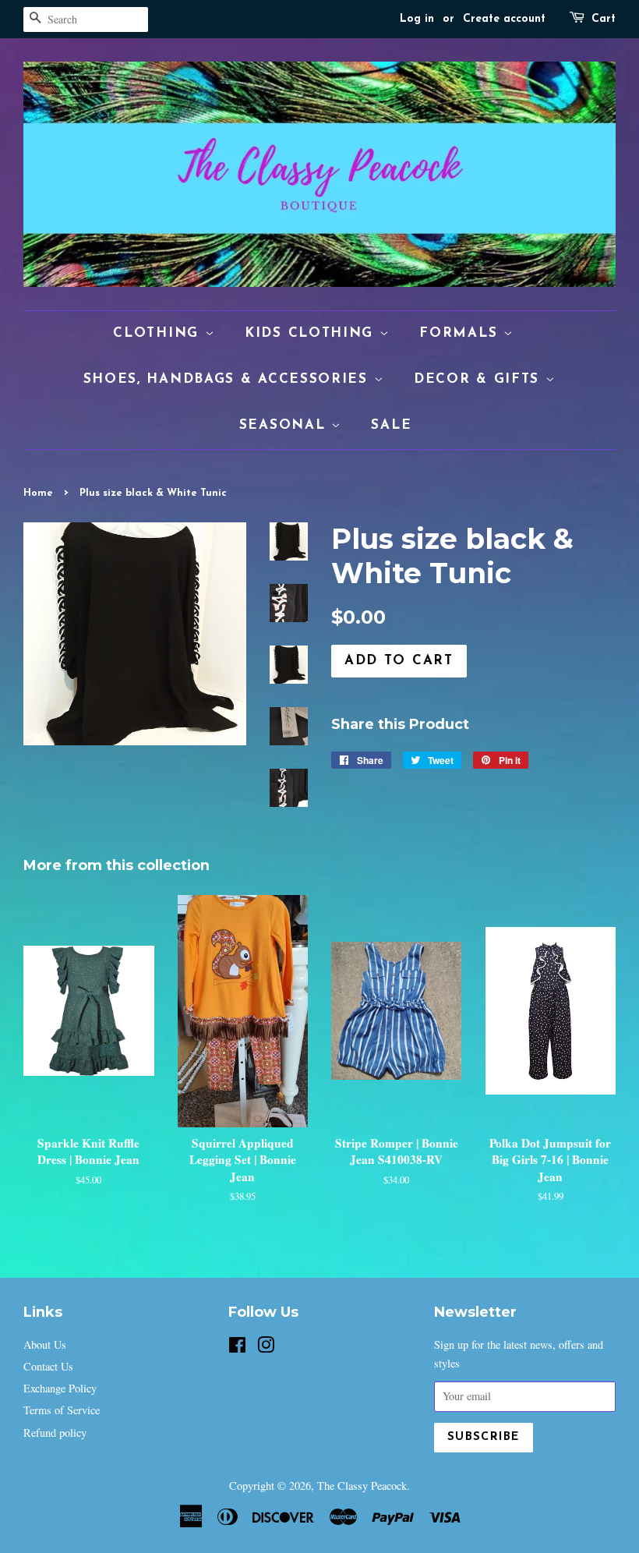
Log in (417, 19)
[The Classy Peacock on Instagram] (265, 1347)
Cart (603, 19)
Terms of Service (61, 1410)
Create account (504, 19)
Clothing (158, 333)
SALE (391, 425)
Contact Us (48, 1366)
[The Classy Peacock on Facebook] (237, 1347)
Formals (461, 333)
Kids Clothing (312, 333)
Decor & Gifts (479, 379)
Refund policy (54, 1432)
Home (38, 493)
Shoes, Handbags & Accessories (228, 379)
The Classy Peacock (362, 1485)
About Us (44, 1344)
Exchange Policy (60, 1388)
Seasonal (285, 425)
